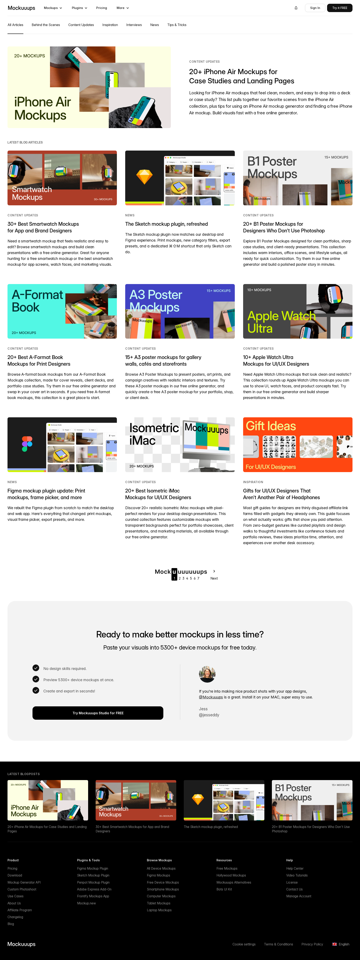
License (292, 882)
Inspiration (253, 482)
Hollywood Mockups (231, 875)
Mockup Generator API (24, 882)
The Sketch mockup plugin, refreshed (166, 224)
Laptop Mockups (159, 910)
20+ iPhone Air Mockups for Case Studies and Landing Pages (47, 829)
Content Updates (204, 61)
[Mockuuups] (21, 8)
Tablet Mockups (158, 903)
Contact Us (294, 889)
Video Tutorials (297, 875)
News (130, 215)
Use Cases (16, 896)
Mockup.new (86, 903)
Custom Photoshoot (22, 889)
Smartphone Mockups (163, 889)
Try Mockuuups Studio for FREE (98, 713)
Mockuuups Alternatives (233, 882)
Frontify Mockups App (93, 896)
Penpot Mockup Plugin (93, 882)
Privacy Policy (312, 944)
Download (15, 875)
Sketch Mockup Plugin (93, 875)
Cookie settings (244, 944)
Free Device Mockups (163, 882)
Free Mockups (227, 868)
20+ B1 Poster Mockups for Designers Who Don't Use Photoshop (311, 829)
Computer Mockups (161, 896)
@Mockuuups (211, 697)
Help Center (295, 868)
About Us (14, 903)
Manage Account (298, 896)
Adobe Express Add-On (94, 889)
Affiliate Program (20, 910)
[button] (53, 8)
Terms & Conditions (278, 944)
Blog (11, 924)
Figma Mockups (158, 875)
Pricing (101, 8)
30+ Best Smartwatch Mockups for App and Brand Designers (132, 829)
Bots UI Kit (224, 889)
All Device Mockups (161, 868)
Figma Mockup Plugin (92, 868)
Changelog (15, 917)
